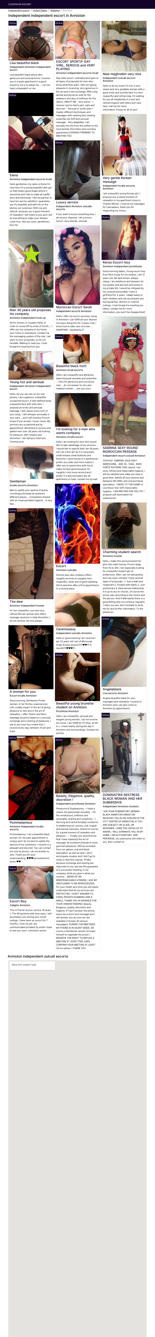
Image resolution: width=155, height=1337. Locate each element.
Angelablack (112, 689)
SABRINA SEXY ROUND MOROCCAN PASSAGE (120, 449)
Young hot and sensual (27, 382)
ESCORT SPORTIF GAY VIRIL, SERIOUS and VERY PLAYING (75, 65)
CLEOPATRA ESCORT (19, 4)
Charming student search (122, 552)
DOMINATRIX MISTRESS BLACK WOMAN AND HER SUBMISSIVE (122, 798)
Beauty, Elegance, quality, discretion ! (75, 798)
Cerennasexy (66, 629)
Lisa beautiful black (24, 63)
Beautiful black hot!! (71, 366)
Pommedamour (21, 822)
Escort (61, 566)
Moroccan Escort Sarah (74, 307)
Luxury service (67, 202)
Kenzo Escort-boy (116, 262)
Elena (14, 175)
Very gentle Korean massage (117, 180)
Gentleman (18, 481)
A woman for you (23, 691)
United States (40, 10)
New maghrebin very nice (122, 74)
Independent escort (19, 10)
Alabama (54, 10)
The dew (16, 601)
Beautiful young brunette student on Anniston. (75, 705)
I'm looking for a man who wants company (75, 431)
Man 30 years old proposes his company (30, 312)
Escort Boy (18, 901)
